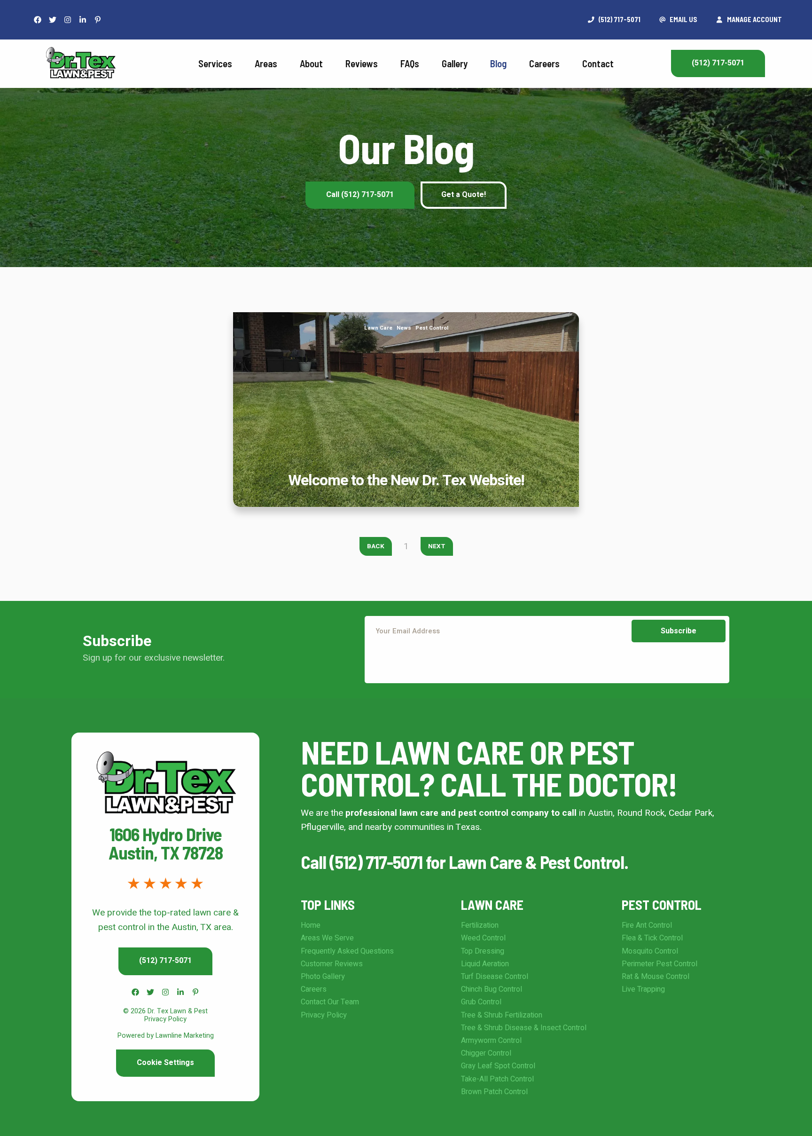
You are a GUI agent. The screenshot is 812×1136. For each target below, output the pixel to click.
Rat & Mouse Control (655, 976)
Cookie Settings (165, 1062)
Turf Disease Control (494, 976)
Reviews (361, 63)
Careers (544, 63)
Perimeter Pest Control (659, 964)
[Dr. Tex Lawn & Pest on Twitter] (52, 19)
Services (215, 63)
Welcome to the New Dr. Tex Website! (406, 319)
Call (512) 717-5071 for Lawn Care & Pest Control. (464, 862)
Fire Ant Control (647, 925)
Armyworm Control (491, 1040)
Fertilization (480, 925)
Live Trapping (643, 989)
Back (375, 546)
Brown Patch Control (494, 1091)
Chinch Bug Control (491, 989)
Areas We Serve (327, 938)
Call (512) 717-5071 (360, 194)
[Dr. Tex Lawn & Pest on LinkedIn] (82, 19)
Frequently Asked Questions (347, 951)
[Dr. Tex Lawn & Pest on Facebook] (37, 19)
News (404, 328)
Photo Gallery (323, 976)
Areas (266, 63)
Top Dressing (482, 951)
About (311, 63)
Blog (498, 63)
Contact (598, 63)
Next (436, 546)
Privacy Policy (324, 1015)
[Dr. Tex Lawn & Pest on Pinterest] (97, 19)
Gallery (455, 63)
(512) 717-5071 (718, 63)
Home (310, 925)
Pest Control (431, 328)
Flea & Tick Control (652, 938)
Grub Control (481, 1002)
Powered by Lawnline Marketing (165, 1036)
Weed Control (483, 938)
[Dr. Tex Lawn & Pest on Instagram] (67, 19)
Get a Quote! (463, 194)
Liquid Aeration (485, 964)
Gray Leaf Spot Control (498, 1066)
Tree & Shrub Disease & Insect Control (523, 1027)
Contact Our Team (330, 1002)
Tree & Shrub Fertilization (501, 1015)
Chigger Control (486, 1053)
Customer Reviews (332, 964)
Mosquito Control (650, 951)
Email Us (682, 20)
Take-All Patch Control (497, 1079)
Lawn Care (378, 328)
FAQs (409, 63)
